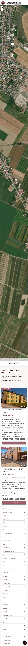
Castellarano (6, 548)
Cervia (4, 565)
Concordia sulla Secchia (9, 569)
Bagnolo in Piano (7, 512)
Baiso (4, 516)
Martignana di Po (7, 615)
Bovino (5, 523)
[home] (14, 3)
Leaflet (1, 358)
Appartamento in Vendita (14, 410)
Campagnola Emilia (8, 533)
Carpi (4, 537)
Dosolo (5, 576)
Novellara (5, 633)
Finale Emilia (6, 583)
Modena (20, 376)
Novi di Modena (7, 636)
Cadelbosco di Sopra (8, 530)
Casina (4, 544)
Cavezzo (5, 562)
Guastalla (5, 604)
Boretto (5, 519)
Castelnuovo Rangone (9, 555)
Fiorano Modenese (8, 587)
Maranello (5, 612)
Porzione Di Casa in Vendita (14, 469)
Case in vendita (13, 376)
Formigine (5, 590)
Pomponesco (6, 644)
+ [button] (2, 7)
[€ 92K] (19, 191)
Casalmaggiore (7, 540)
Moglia (5, 629)
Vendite (7, 376)
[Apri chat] (25, 643)
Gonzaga (5, 597)
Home (2, 376)
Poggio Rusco (6, 640)
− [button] (2, 10)
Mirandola (5, 622)
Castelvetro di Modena (9, 558)
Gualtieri (5, 601)
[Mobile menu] (3, 4)
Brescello (5, 526)
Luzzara (5, 608)
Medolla (5, 619)
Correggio (5, 572)
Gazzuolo (5, 594)
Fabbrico (5, 580)
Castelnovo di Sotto (8, 551)
